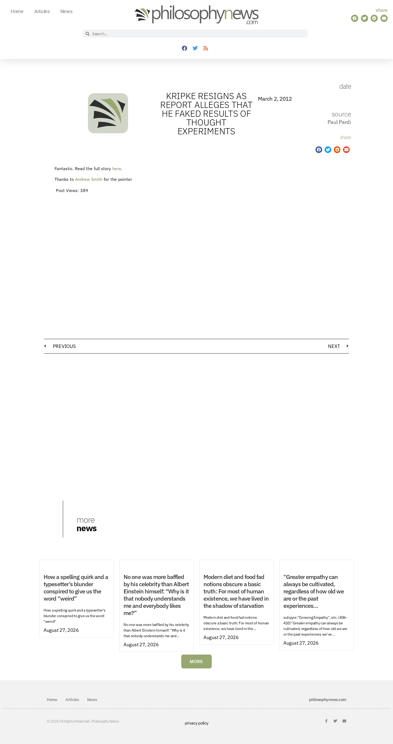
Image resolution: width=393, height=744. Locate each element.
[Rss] (206, 48)
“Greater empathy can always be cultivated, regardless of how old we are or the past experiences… (313, 591)
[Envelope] (344, 721)
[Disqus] (196, 425)
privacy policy (197, 723)
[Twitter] (195, 48)
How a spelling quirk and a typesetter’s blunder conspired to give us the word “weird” (76, 587)
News (66, 11)
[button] (354, 18)
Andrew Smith (88, 179)
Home (17, 11)
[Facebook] (184, 48)
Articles (42, 11)
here (116, 168)
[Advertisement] (319, 248)
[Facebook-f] (326, 721)
